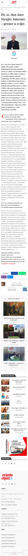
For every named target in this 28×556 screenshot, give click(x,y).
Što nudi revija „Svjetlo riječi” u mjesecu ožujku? (14, 341)
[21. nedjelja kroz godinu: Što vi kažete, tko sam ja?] (5, 431)
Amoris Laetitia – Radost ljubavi (19, 422)
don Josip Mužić (18, 410)
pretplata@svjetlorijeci (8, 264)
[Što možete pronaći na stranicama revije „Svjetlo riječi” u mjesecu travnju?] (14, 309)
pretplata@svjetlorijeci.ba (8, 540)
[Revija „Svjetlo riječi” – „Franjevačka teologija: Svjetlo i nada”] (14, 354)
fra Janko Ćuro (19, 403)
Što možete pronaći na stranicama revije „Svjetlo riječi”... (14, 319)
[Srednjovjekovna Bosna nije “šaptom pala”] (5, 382)
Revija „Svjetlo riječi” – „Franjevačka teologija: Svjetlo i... (14, 364)
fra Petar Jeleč (19, 389)
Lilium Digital (14, 553)
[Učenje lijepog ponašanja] (5, 396)
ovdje (14, 259)
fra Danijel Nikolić (19, 417)
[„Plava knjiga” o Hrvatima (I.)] (5, 410)
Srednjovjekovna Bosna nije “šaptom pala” (19, 381)
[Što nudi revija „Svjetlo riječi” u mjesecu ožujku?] (14, 331)
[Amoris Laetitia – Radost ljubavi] (5, 424)
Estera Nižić (18, 425)
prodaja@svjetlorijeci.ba (8, 546)
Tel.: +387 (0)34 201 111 (8, 525)
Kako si (19, 401)
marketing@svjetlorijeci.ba (8, 543)
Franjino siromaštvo (19, 415)
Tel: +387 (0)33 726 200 (8, 502)
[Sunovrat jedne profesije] (5, 389)
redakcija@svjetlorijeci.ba (8, 534)
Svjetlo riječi (14, 58)
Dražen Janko (19, 384)
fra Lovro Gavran (19, 432)
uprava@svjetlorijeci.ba (7, 537)
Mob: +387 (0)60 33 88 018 (9, 505)
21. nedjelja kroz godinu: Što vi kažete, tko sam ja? (19, 429)
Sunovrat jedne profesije (19, 387)
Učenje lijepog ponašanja (19, 394)
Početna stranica (5, 7)
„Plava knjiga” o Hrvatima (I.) (19, 408)
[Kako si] (5, 403)
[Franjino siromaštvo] (5, 417)
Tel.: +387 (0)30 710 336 (8, 518)
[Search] (26, 2)
